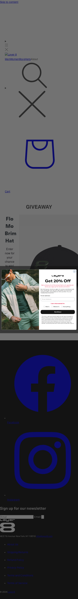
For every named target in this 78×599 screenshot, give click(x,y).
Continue (57, 312)
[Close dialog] (74, 271)
